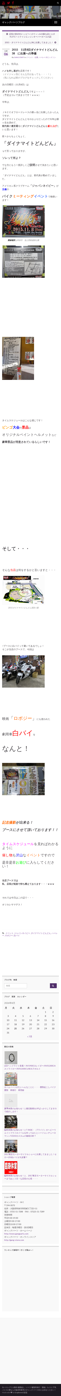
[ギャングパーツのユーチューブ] (3, 2)
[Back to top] (54, 1389)
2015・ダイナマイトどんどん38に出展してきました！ (29, 42)
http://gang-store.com (14, 1240)
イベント (9, 933)
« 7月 (29, 1036)
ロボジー (9, 935)
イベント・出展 (32, 57)
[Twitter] (8, 2)
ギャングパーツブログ (13, 22)
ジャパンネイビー (22, 933)
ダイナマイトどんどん (41, 933)
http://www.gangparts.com (16, 1233)
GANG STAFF (19, 57)
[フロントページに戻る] (30, 12)
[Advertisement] (30, 492)
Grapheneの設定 (21, 1392)
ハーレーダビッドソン (47, 57)
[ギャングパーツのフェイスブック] (13, 2)
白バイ (17, 935)
